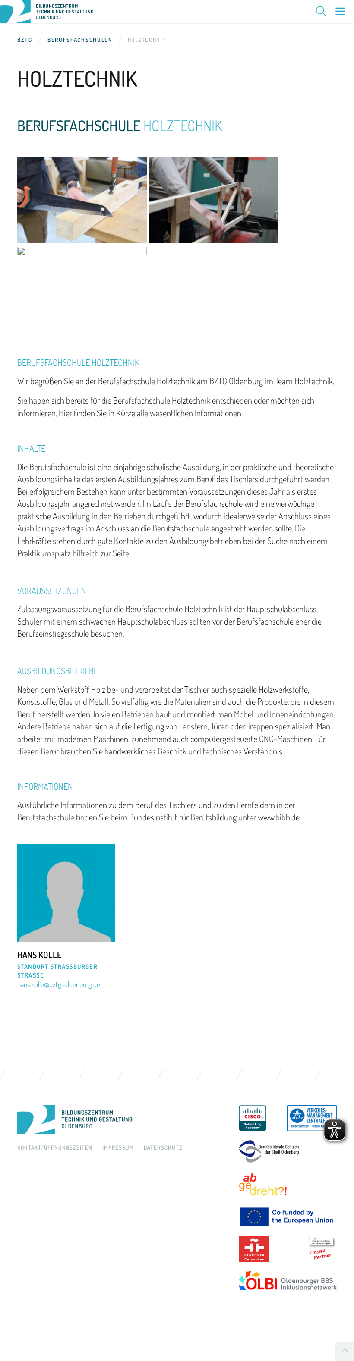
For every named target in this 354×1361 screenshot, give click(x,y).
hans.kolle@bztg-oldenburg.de (58, 984)
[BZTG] (121, 1120)
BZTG (24, 39)
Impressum (118, 1147)
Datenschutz (163, 1147)
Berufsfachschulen (80, 39)
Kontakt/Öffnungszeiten (54, 1147)
